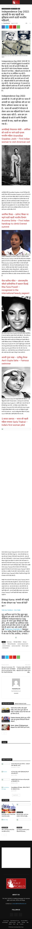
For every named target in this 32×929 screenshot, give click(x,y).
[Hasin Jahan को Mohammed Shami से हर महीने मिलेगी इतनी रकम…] (6, 727)
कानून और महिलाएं (19, 812)
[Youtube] (23, 696)
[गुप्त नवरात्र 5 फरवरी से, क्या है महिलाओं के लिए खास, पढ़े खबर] (23, 823)
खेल (2, 729)
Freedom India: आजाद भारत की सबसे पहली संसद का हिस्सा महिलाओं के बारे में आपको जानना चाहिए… (23, 669)
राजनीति (3, 812)
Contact (21, 924)
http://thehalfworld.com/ (16, 691)
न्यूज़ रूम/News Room (14, 920)
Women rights (25, 645)
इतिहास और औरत (14, 8)
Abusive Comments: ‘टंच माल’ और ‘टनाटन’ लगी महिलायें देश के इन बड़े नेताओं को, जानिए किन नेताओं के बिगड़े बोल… (8, 669)
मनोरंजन (10, 924)
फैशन (14, 924)
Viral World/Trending (11, 6)
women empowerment (23, 643)
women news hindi (16, 645)
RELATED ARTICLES (8, 703)
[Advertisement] (16, 187)
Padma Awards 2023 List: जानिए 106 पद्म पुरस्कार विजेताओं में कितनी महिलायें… (20, 719)
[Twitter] (19, 696)
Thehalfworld (6, 23)
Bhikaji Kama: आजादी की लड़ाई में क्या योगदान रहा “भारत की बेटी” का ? (15, 602)
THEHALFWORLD (13, 629)
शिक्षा (19, 8)
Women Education (12, 643)
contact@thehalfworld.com (19, 903)
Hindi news (9, 641)
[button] (29, 2)
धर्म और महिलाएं (19, 827)
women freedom (6, 645)
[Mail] (16, 696)
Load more (15, 795)
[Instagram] (12, 696)
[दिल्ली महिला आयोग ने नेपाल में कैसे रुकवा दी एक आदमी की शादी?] (8, 808)
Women (4, 643)
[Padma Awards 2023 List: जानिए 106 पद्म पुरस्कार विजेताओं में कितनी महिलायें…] (6, 719)
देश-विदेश (23, 922)
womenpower (5, 647)
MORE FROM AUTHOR (20, 703)
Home (3, 6)
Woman (24, 641)
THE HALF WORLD (17, 641)
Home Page (6, 920)
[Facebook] (9, 696)
